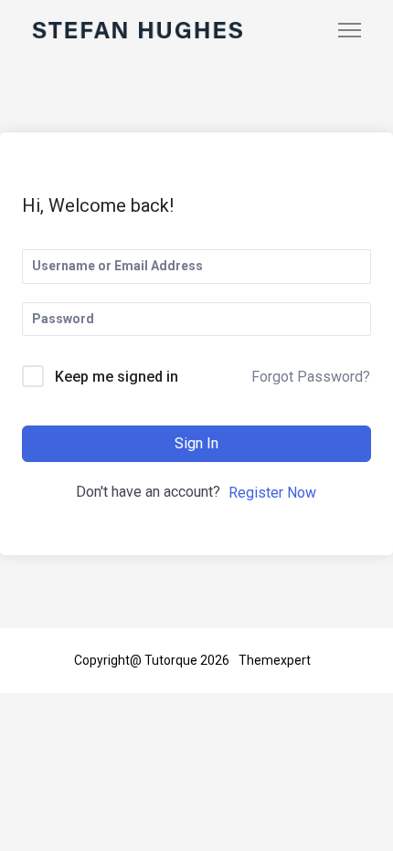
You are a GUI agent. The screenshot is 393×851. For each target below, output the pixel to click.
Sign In (196, 443)
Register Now (272, 492)
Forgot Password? (310, 376)
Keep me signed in (116, 376)
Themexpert (275, 660)
